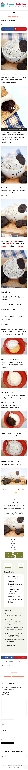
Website (3, 730)
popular (11, 665)
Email (3, 724)
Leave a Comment (19, 24)
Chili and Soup (17, 661)
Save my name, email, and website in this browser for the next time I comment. (12, 739)
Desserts (3, 663)
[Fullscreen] (24, 129)
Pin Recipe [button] (18, 513)
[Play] (3, 129)
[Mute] (22, 129)
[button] (14, 108)
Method (21, 567)
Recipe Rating (5, 692)
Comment (4, 697)
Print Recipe (9, 513)
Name (3, 718)
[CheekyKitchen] (14, 8)
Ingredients (8, 567)
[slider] (13, 129)
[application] (14, 108)
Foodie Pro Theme (14, 767)
